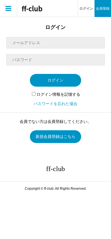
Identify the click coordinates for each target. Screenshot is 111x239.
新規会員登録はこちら (55, 136)
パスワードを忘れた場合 (55, 103)
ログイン (86, 8)
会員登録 (103, 8)
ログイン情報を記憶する (58, 94)
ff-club (32, 9)
